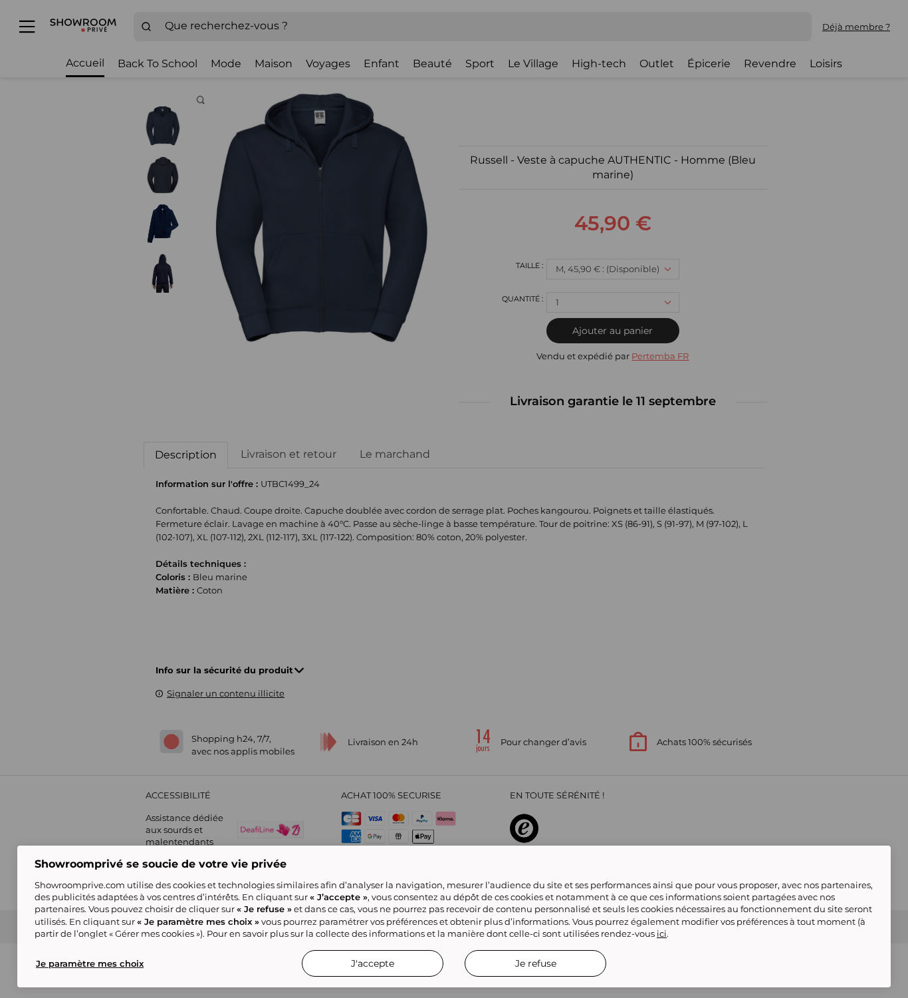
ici (662, 933)
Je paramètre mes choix (90, 963)
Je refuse (535, 963)
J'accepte (372, 963)
